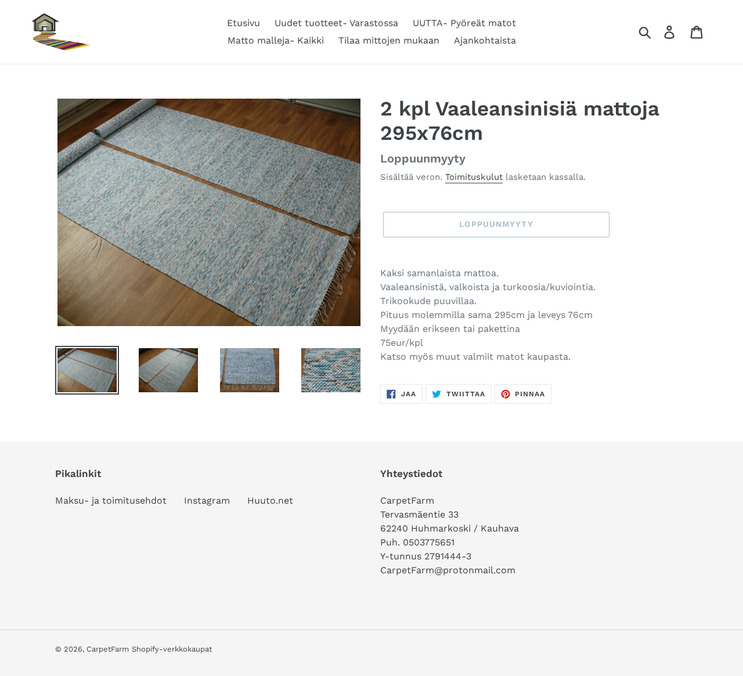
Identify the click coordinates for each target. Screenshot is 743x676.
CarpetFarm (107, 649)
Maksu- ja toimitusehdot (111, 500)
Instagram (207, 500)
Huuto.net (270, 500)
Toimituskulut (474, 177)
